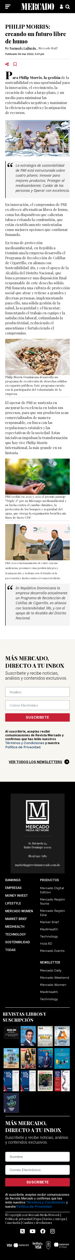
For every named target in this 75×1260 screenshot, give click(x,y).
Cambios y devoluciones (37, 1223)
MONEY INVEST (16, 895)
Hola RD (46, 943)
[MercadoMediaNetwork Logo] (37, 815)
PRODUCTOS (49, 880)
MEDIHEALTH (14, 927)
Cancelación (12, 1223)
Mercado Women (53, 985)
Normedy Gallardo (23, 48)
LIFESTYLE (13, 903)
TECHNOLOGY (15, 934)
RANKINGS (13, 880)
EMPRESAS (13, 888)
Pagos (38, 1219)
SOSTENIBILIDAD (17, 942)
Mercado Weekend (54, 977)
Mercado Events (52, 951)
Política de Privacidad (22, 747)
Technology (49, 936)
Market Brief (49, 922)
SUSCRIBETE (37, 717)
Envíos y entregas (55, 1219)
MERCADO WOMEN (19, 911)
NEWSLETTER (50, 962)
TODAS (10, 950)
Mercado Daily (50, 970)
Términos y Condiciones (24, 743)
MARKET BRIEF (16, 919)
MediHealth (49, 929)
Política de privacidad (18, 1219)
